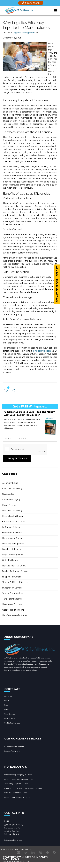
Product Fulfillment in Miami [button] (15, 793)
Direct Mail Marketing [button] (12, 510)
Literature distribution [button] (12, 549)
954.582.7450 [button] (32, 3)
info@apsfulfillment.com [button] (13, 840)
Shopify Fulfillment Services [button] (15, 582)
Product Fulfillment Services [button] (15, 571)
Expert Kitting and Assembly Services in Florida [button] (23, 788)
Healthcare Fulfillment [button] (12, 532)
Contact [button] (7, 700)
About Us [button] (8, 696)
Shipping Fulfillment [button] (11, 577)
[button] (19, 10)
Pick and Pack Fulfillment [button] (13, 566)
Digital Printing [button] (9, 505)
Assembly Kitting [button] (10, 483)
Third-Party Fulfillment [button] (12, 599)
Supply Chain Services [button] (12, 593)
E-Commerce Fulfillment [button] (13, 521)
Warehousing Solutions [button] (13, 610)
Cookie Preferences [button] (12, 723)
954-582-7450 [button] (14, 834)
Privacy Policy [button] (9, 718)
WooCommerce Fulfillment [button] (15, 615)
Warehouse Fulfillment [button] (12, 604)
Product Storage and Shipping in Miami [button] (19, 779)
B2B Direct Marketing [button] (12, 488)
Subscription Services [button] (12, 588)
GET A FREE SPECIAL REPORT (57, 284)
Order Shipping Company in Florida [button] (18, 775)
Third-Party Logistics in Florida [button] (16, 784)
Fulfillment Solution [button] (11, 527)
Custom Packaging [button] (11, 499)
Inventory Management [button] (13, 543)
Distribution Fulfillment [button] (12, 516)
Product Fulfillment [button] (12, 751)
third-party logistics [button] (42, 351)
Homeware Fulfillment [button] (12, 538)
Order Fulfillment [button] (10, 560)
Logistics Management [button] (24, 33)
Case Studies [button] (8, 494)
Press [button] (6, 709)
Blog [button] (6, 705)
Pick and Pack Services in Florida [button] (17, 797)
